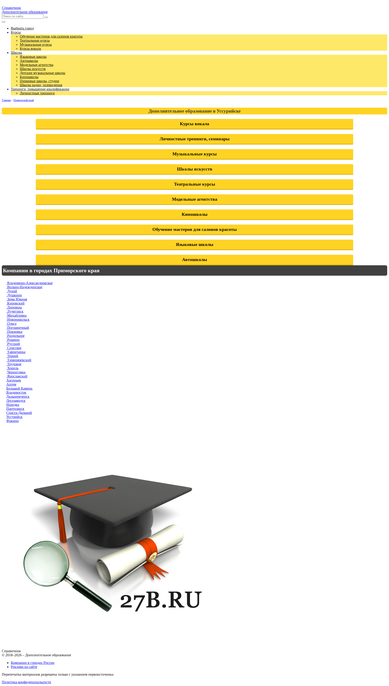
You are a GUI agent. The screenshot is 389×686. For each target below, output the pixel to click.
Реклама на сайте (24, 667)
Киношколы (195, 214)
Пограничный (17, 327)
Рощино (13, 340)
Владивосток (16, 392)
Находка (12, 405)
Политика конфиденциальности (26, 682)
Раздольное (15, 336)
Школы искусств (194, 168)
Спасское (13, 348)
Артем (11, 384)
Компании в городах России (32, 663)
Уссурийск (14, 417)
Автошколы (194, 259)
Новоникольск (17, 319)
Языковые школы (194, 244)
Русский (13, 344)
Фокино (12, 421)
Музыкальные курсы (194, 153)
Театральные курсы (194, 184)
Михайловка (16, 315)
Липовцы (14, 307)
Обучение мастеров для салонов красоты (194, 229)
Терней (12, 356)
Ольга (11, 323)
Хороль (12, 368)
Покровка (14, 332)
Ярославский (16, 376)
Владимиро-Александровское (29, 283)
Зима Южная (16, 299)
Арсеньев (13, 380)
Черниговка (15, 372)
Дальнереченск (17, 396)
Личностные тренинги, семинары (195, 138)
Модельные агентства (194, 199)
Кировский (15, 303)
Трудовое (13, 364)
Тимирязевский (18, 360)
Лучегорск (14, 311)
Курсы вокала (194, 123)
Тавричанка (15, 352)
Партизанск (15, 409)
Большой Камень (19, 388)
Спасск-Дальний (19, 413)
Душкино (14, 295)
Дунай (11, 291)
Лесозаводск (15, 400)
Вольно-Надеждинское (24, 287)
